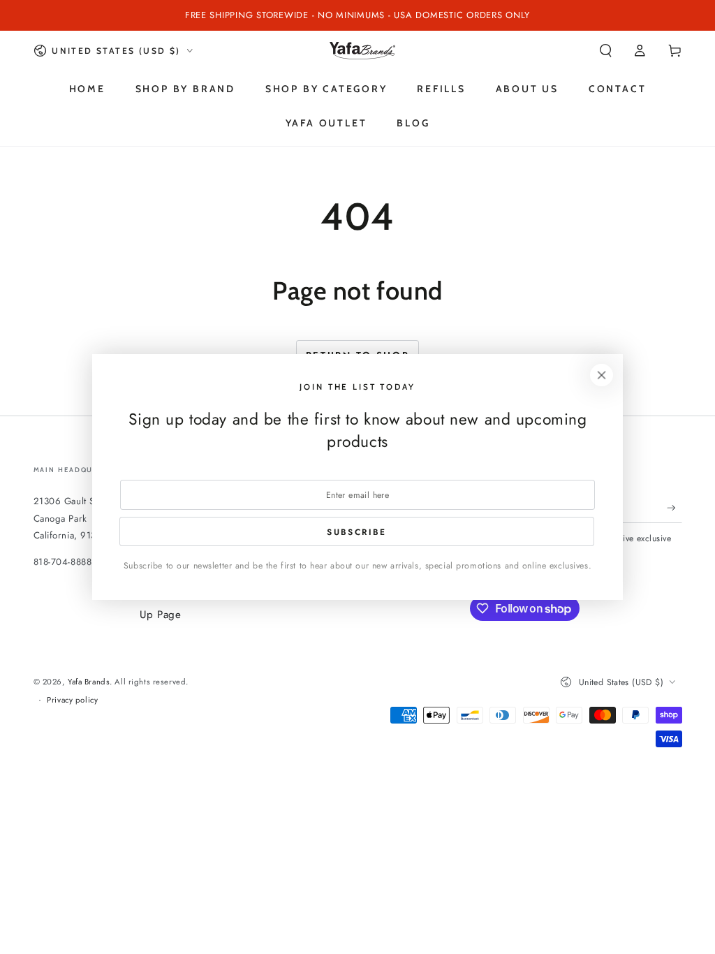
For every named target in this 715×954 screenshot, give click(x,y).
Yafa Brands (89, 681)
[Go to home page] (362, 50)
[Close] (602, 375)
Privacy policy (72, 699)
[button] (606, 51)
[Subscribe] (674, 507)
